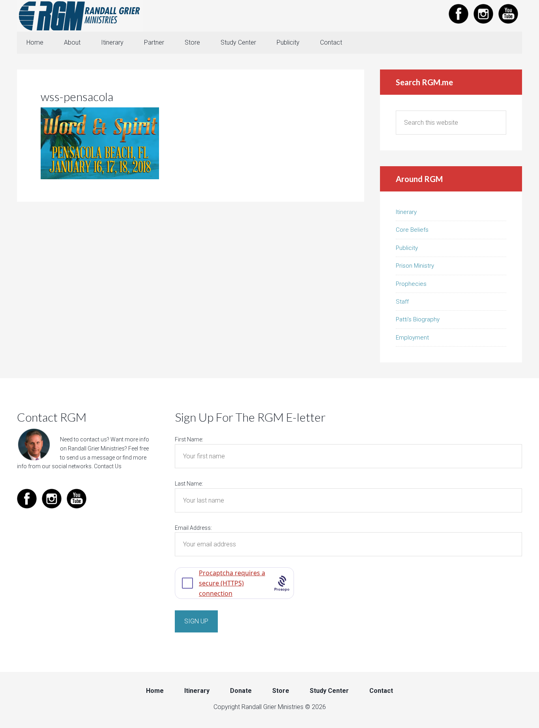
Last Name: (189, 483)
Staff (402, 301)
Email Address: (193, 528)
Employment (412, 337)
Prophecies (411, 283)
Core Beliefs (412, 229)
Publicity (407, 247)
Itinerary (406, 212)
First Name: (189, 439)
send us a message (90, 457)
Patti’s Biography (418, 319)
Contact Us (108, 466)
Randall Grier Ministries (80, 16)
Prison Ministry (415, 265)
